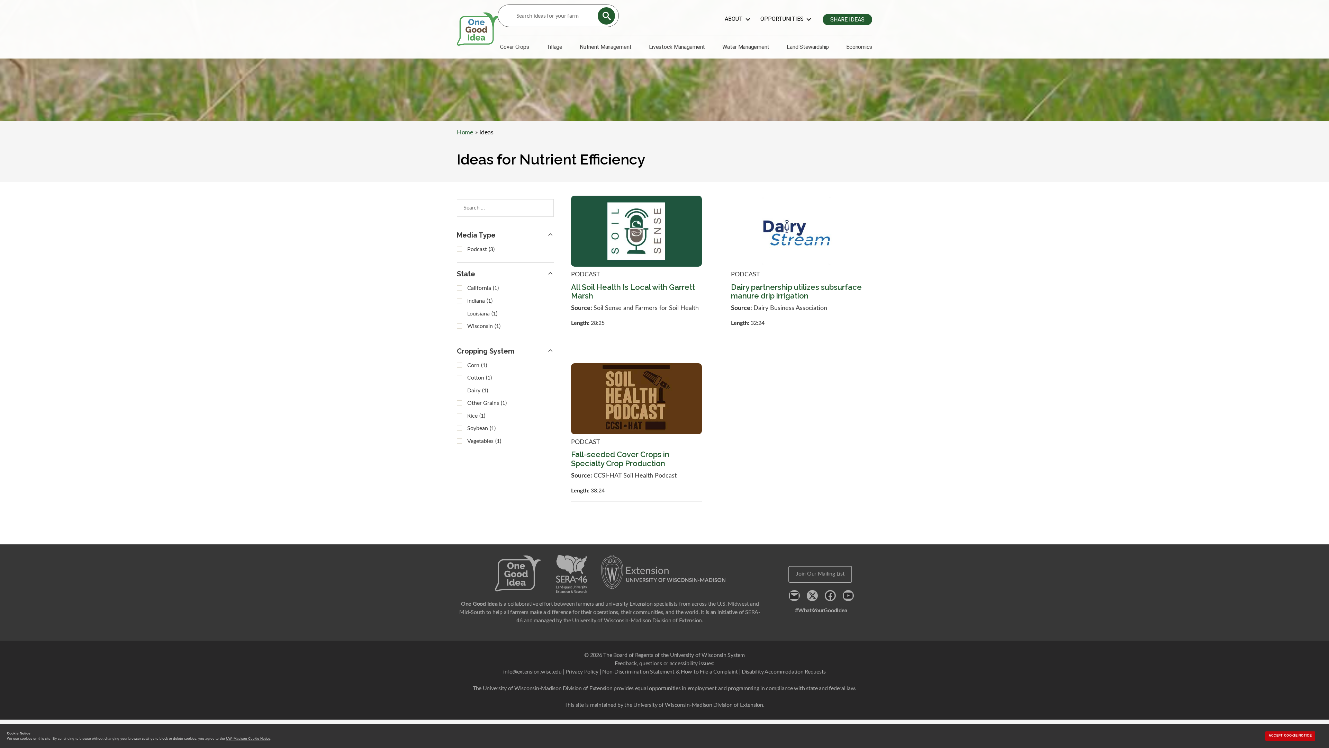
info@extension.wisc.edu (532, 672)
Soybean (481, 428)
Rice (476, 416)
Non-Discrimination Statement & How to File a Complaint (670, 672)
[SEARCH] (606, 16)
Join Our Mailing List (820, 574)
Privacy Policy (582, 672)
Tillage (554, 47)
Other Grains (487, 403)
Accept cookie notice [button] (1290, 735)
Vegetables (484, 441)
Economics (859, 47)
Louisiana (482, 314)
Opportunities (782, 19)
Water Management (745, 47)
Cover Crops (514, 47)
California (483, 288)
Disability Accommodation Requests (784, 672)
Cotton (479, 378)
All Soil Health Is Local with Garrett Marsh (633, 291)
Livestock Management (677, 47)
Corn (477, 365)
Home (465, 133)
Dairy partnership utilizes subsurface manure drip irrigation (796, 291)
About (734, 19)
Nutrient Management (606, 47)
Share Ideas (847, 19)
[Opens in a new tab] (663, 572)
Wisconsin (483, 326)
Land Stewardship (808, 47)
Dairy (477, 390)
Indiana (479, 301)
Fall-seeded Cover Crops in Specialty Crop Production (620, 458)
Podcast (481, 249)
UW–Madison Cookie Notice (248, 738)
